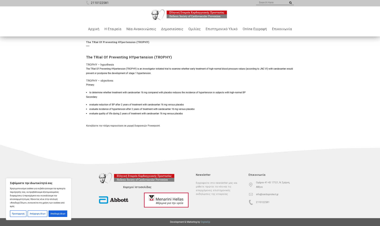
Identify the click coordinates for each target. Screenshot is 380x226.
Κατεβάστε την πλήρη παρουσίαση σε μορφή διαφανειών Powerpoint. (123, 125)
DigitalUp (205, 222)
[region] (38, 199)
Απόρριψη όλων (37, 214)
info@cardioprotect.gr (267, 194)
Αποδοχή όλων (57, 214)
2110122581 (100, 3)
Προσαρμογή (18, 214)
